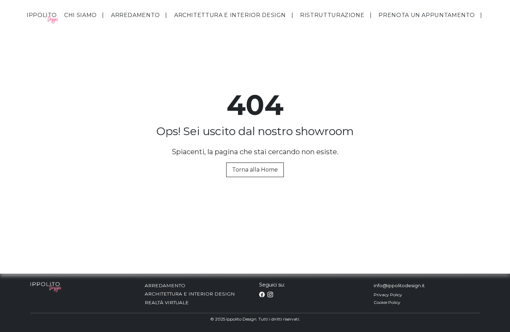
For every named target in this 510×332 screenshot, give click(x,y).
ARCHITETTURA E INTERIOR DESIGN (230, 15)
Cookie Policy (387, 302)
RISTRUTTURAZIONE (332, 15)
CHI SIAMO (80, 15)
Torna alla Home (255, 169)
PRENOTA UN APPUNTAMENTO (427, 15)
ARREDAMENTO (135, 15)
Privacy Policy (388, 294)
